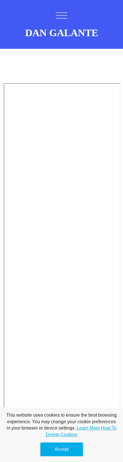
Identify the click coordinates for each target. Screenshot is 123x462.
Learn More (88, 428)
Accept (62, 449)
